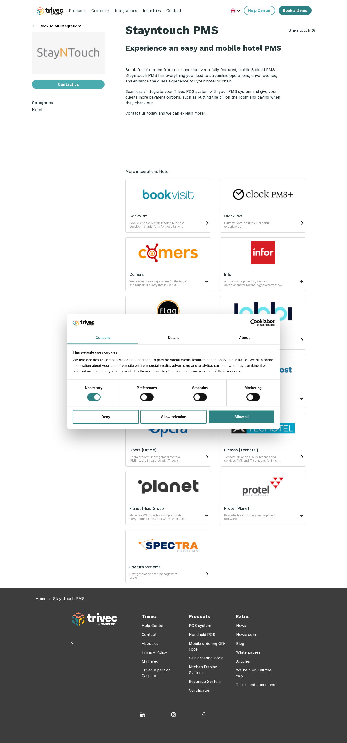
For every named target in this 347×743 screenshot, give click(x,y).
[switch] (147, 397)
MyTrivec (150, 661)
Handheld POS (202, 634)
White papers (248, 652)
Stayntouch (299, 30)
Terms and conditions (255, 684)
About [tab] (244, 338)
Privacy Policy (154, 652)
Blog (240, 643)
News (241, 625)
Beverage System (205, 681)
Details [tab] (173, 338)
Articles (243, 661)
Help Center (153, 625)
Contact (149, 634)
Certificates (199, 690)
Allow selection (173, 417)
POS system (200, 625)
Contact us (68, 84)
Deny (106, 417)
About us (150, 643)
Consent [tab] (103, 338)
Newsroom (246, 634)
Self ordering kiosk (206, 658)
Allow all (241, 417)
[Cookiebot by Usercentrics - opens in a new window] (254, 322)
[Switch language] (235, 10)
